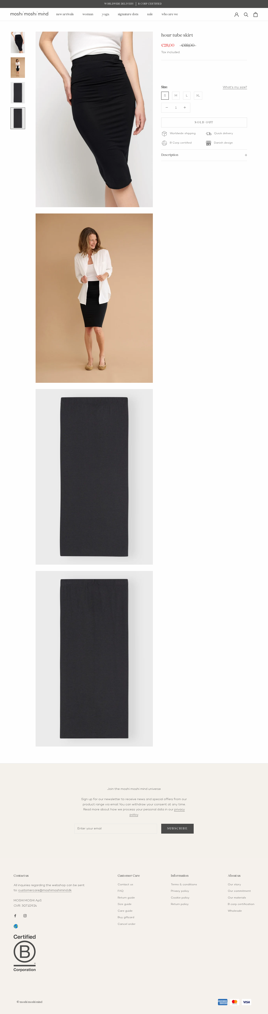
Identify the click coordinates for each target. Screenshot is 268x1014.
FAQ (121, 891)
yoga (105, 14)
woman (87, 14)
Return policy (180, 904)
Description (169, 155)
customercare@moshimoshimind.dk (45, 890)
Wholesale (235, 911)
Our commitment (239, 891)
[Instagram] (25, 915)
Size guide (124, 904)
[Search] (246, 14)
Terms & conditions (184, 884)
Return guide (126, 897)
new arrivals (65, 14)
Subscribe (177, 828)
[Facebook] (15, 915)
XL (198, 95)
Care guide (125, 911)
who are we (170, 14)
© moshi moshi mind (29, 1002)
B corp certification (241, 904)
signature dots (128, 14)
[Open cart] (256, 14)
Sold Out (204, 122)
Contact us (125, 884)
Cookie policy (180, 897)
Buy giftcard (126, 917)
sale (150, 14)
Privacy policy (180, 891)
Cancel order (126, 924)
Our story (234, 884)
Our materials (237, 897)
